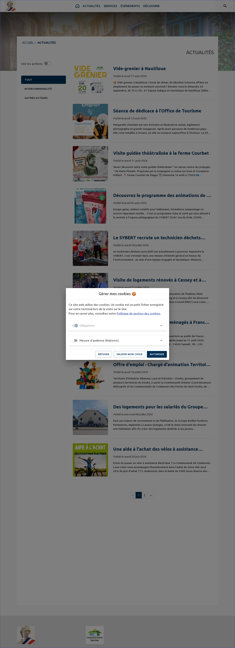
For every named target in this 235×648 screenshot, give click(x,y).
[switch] (73, 340)
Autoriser (157, 354)
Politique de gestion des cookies (138, 313)
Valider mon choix (129, 354)
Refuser (103, 354)
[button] (117, 325)
